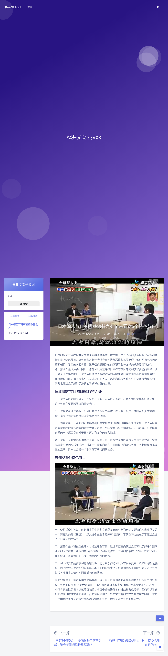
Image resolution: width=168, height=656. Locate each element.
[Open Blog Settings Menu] (160, 646)
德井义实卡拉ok (13, 7)
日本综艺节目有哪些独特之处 (23, 326)
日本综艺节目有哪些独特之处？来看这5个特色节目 (107, 326)
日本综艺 (131, 334)
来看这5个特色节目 (19, 333)
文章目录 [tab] (14, 315)
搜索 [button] (25, 303)
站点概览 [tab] (33, 315)
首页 (9, 295)
